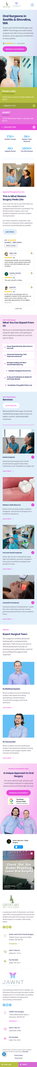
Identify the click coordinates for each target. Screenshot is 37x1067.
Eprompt (25, 1051)
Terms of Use (18, 1058)
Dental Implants (9, 457)
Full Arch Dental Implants (12, 553)
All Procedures (11, 405)
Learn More (10, 232)
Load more (18, 308)
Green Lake (9, 91)
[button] (14, 43)
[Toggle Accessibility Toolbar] (4, 1054)
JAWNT (6, 112)
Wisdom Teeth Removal (12, 505)
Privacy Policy (18, 1055)
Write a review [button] (11, 246)
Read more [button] (8, 303)
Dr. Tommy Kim (9, 741)
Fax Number (13, 960)
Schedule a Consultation (15, 49)
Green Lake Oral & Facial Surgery (21, 934)
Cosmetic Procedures (11, 603)
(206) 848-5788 (10, 127)
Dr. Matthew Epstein (11, 688)
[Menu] (32, 5)
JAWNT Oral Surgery (16, 1012)
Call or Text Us (14, 950)
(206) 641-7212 (10, 106)
